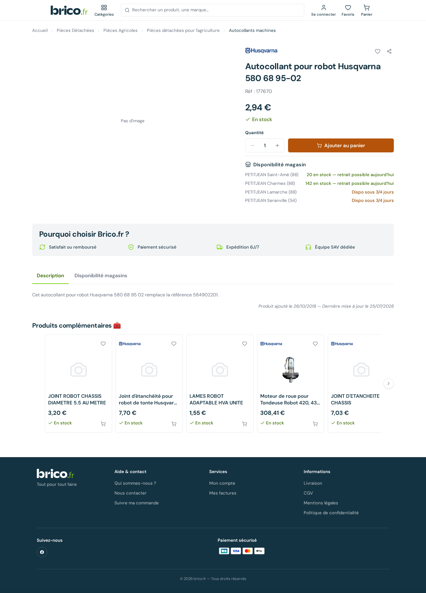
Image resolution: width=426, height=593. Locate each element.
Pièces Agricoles (120, 30)
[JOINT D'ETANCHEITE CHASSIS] (361, 384)
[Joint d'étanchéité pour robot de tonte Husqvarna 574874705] (149, 384)
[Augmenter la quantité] (277, 145)
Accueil (40, 30)
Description (50, 275)
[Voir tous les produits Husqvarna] (261, 50)
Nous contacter (130, 493)
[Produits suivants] (388, 383)
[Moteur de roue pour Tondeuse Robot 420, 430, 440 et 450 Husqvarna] (290, 384)
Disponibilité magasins (100, 275)
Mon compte (222, 483)
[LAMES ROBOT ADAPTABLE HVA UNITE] (220, 384)
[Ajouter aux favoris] (377, 51)
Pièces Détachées (75, 30)
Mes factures (222, 493)
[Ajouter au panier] (103, 424)
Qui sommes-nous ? (135, 483)
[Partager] (389, 51)
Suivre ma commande (136, 503)
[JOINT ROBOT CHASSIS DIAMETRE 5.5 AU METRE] (78, 384)
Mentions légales (321, 503)
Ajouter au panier (344, 145)
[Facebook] (42, 552)
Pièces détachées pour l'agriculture (183, 30)
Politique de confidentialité (331, 513)
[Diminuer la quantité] (252, 145)
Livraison (313, 483)
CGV (308, 493)
